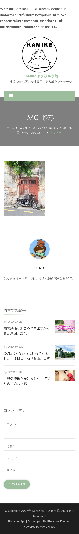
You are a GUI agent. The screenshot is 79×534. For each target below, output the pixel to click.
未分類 (24, 128)
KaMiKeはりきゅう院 (40, 75)
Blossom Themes (58, 521)
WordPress (47, 527)
